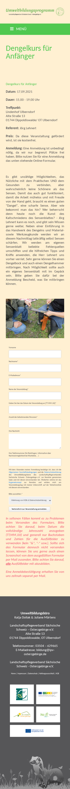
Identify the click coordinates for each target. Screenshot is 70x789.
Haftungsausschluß (46, 674)
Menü (20, 29)
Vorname (12, 348)
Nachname (13, 361)
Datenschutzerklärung (52, 472)
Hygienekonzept (15, 482)
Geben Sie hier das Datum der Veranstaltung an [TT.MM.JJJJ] (32, 403)
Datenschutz (33, 674)
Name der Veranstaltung (18, 389)
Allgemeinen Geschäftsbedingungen (23, 472)
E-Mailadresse (15, 375)
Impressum (22, 674)
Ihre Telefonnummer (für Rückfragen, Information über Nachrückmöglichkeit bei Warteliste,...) (30, 454)
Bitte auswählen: (16, 494)
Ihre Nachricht (14, 431)
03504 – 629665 (46, 646)
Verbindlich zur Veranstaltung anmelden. (29, 509)
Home (13, 674)
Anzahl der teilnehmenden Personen (23, 417)
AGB (57, 674)
